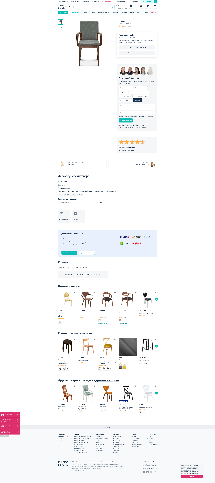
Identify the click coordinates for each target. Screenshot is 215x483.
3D (155, 1)
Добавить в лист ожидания (137, 47)
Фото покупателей (137, 444)
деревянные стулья (106, 380)
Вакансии (150, 442)
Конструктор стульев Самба (81, 442)
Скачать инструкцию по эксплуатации (70, 194)
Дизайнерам (147, 1)
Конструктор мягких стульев (81, 438)
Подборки (60, 440)
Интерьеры (135, 442)
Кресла (132, 12)
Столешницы (115, 12)
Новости (150, 440)
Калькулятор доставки (102, 438)
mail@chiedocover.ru (150, 468)
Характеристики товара (63, 220)
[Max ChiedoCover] (147, 472)
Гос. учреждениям (117, 438)
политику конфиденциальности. (189, 473)
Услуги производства (118, 444)
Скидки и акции (62, 436)
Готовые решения (117, 448)
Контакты (76, 1)
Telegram (131, 8)
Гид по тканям (99, 450)
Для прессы (116, 450)
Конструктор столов (79, 440)
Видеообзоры (135, 438)
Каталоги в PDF (100, 446)
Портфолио (135, 440)
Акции (152, 12)
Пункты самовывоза (87, 253)
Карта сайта (99, 448)
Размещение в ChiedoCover (120, 442)
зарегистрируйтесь (80, 274)
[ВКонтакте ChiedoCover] (155, 472)
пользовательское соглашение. (116, 466)
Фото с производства (137, 446)
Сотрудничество (117, 436)
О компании (64, 1)
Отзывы (134, 436)
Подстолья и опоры (103, 12)
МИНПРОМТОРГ (117, 440)
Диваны (139, 12)
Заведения (75, 12)
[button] (70, 7)
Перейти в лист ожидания (136, 53)
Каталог (64, 12)
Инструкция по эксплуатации (77, 220)
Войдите (67, 274)
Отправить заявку (126, 120)
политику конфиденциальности (144, 116)
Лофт (146, 12)
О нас (149, 436)
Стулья (86, 12)
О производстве (152, 444)
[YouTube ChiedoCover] (151, 472)
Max (136, 8)
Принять (192, 476)
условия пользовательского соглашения (189, 470)
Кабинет (141, 8)
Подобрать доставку (69, 253)
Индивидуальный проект (80, 452)
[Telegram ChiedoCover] (144, 472)
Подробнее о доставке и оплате (70, 247)
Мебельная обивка (79, 450)
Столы (93, 12)
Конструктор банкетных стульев (82, 436)
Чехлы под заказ (78, 446)
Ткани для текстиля (79, 448)
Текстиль (124, 12)
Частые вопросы (100, 444)
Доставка (86, 1)
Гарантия (98, 442)
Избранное (148, 8)
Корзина (154, 8)
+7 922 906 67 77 (121, 5)
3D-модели (116, 452)
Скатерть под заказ (79, 444)
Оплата (97, 440)
